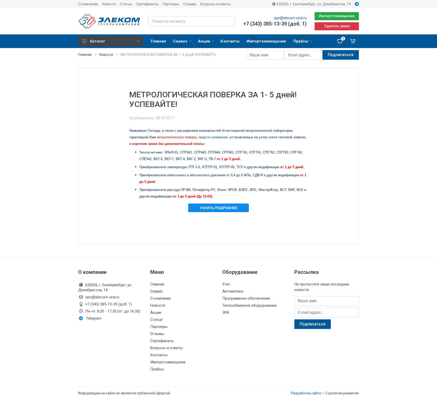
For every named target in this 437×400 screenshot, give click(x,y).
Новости (109, 4)
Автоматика (232, 291)
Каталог (97, 41)
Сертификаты (147, 4)
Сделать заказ (336, 26)
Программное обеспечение (246, 298)
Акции (155, 312)
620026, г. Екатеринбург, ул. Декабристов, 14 (313, 4)
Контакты (158, 355)
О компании (88, 4)
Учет (226, 284)
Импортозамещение (337, 16)
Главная (85, 55)
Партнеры (171, 4)
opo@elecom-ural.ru (290, 18)
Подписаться (341, 54)
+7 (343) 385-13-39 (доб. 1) (275, 24)
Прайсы (157, 369)
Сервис (156, 291)
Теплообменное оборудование (249, 305)
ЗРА (225, 312)
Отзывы (189, 4)
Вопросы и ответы (215, 4)
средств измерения (192, 137)
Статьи (126, 4)
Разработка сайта (306, 393)
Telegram (93, 318)
